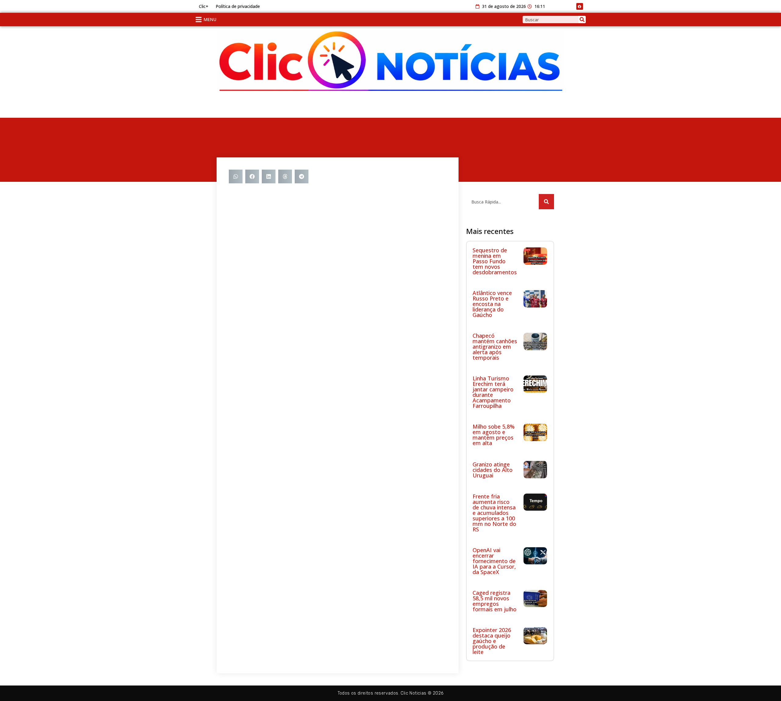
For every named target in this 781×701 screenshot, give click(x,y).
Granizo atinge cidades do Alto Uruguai (493, 470)
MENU (209, 19)
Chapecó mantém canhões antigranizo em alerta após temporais (495, 346)
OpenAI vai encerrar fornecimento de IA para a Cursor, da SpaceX (494, 561)
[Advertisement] (265, 105)
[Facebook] (579, 6)
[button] (236, 176)
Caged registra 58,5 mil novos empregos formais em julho (494, 601)
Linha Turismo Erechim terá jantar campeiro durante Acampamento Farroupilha (493, 392)
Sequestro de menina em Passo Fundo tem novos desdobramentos (495, 261)
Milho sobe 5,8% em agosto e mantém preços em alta (494, 435)
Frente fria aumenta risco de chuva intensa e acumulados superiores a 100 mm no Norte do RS (494, 513)
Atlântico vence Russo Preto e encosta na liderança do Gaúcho (492, 303)
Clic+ (203, 6)
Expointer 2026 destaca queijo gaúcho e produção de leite (492, 641)
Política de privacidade (238, 6)
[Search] (582, 19)
